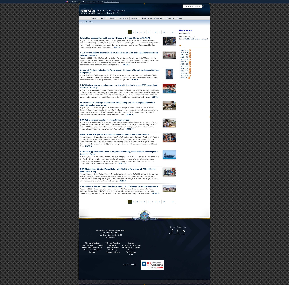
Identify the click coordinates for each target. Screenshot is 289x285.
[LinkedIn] (183, 232)
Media (112, 18)
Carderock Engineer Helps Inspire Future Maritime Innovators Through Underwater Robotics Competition (119, 71)
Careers (134, 18)
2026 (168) (184, 50)
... (168, 32)
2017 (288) (184, 71)
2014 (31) (184, 77)
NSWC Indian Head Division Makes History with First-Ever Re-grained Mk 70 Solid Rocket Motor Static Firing (118, 170)
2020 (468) (184, 64)
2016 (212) (184, 73)
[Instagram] (177, 232)
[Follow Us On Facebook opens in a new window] (172, 232)
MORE (116, 47)
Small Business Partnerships (152, 18)
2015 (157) (184, 75)
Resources (122, 18)
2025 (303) (184, 52)
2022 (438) (184, 59)
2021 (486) (184, 61)
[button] (112, 2)
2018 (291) (184, 68)
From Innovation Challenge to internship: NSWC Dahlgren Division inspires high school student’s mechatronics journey (117, 103)
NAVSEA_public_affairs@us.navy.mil (196, 39)
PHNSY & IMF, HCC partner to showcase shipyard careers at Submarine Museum (114, 134)
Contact (169, 18)
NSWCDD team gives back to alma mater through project (104, 120)
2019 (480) (184, 66)
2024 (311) (184, 55)
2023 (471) (184, 57)
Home (94, 18)
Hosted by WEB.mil (130, 265)
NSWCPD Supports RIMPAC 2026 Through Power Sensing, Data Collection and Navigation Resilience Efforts (119, 152)
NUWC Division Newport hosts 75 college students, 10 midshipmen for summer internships (119, 186)
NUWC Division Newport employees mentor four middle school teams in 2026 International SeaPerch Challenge (118, 86)
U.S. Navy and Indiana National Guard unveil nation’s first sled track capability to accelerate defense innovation (119, 54)
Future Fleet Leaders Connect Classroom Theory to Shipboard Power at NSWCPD (115, 38)
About (103, 18)
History (179, 18)
